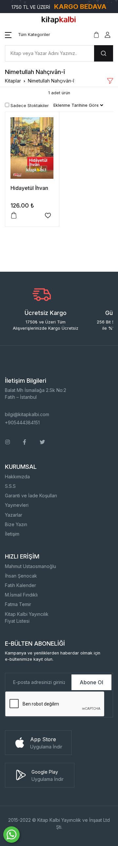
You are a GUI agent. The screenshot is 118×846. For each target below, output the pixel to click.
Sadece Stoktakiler (29, 105)
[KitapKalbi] (59, 19)
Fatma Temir (18, 604)
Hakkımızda (17, 476)
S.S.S (10, 486)
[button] (27, 34)
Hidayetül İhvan (29, 188)
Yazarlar (13, 515)
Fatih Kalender (20, 585)
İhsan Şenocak (21, 576)
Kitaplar (13, 80)
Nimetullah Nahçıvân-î (51, 80)
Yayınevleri (17, 505)
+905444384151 (22, 422)
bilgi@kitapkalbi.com (27, 414)
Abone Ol (91, 682)
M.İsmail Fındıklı (21, 595)
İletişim (12, 534)
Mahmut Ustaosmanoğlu (30, 566)
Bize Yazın (16, 524)
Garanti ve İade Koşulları (31, 495)
